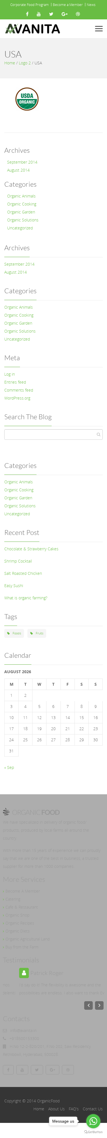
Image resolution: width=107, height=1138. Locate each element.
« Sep (9, 767)
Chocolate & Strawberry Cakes (31, 548)
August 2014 (18, 170)
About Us (56, 1107)
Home (9, 63)
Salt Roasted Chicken (23, 573)
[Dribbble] (78, 14)
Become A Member (22, 891)
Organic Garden (21, 212)
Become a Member (68, 4)
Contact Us (93, 1107)
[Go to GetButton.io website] (93, 1132)
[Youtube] (39, 14)
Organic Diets (17, 931)
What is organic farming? (25, 597)
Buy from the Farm (22, 947)
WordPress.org (17, 398)
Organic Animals (21, 196)
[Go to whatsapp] (93, 1121)
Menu (100, 28)
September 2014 (22, 162)
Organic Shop (17, 915)
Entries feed (15, 382)
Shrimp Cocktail (18, 561)
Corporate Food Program (29, 4)
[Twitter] (51, 14)
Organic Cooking (21, 204)
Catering (12, 899)
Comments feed (18, 390)
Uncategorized (20, 228)
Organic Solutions (23, 220)
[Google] (64, 14)
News (91, 4)
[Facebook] (27, 14)
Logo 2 (25, 63)
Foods (17, 633)
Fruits (39, 633)
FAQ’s (74, 1107)
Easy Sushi (13, 585)
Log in (9, 374)
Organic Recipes (19, 923)
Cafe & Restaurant (21, 907)
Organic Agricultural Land (27, 939)
